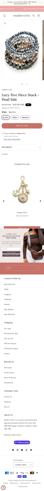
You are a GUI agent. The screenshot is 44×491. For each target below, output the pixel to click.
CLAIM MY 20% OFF (11, 252)
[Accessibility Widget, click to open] (3, 487)
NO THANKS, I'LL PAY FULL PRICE (11, 255)
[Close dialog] (42, 230)
